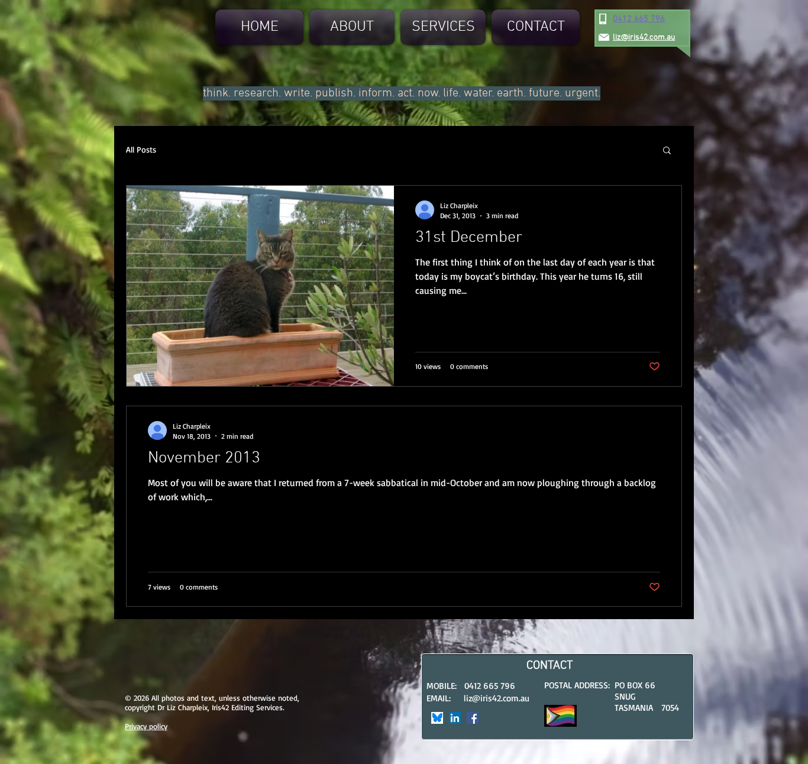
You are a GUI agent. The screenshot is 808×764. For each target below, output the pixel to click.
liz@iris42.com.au (496, 698)
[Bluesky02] (437, 718)
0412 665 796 (639, 19)
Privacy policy (146, 726)
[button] (667, 151)
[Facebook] (473, 718)
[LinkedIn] (455, 718)
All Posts (141, 149)
